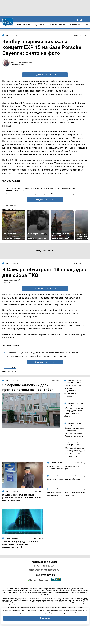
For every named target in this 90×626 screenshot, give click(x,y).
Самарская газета (61, 304)
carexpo (66, 173)
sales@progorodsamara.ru (43, 569)
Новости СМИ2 (9, 209)
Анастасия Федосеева (21, 62)
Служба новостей (12, 280)
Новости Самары (11, 263)
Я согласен (45, 618)
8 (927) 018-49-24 (43, 565)
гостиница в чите (10, 367)
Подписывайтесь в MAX (45, 75)
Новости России (11, 35)
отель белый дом (10, 205)
